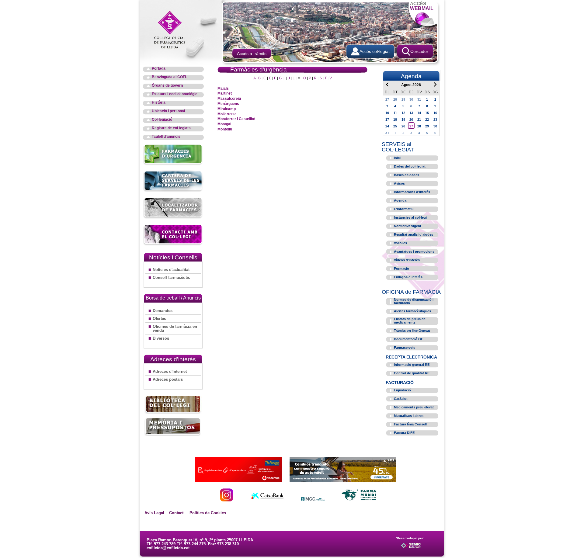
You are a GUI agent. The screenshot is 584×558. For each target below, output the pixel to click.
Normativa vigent (407, 226)
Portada (158, 69)
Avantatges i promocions (414, 251)
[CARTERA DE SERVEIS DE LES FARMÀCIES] (173, 191)
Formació (401, 268)
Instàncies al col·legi (410, 217)
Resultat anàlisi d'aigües (413, 234)
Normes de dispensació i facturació (413, 301)
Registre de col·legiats (171, 128)
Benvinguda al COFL (169, 77)
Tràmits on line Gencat (412, 330)
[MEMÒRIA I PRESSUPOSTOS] (173, 426)
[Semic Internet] (420, 548)
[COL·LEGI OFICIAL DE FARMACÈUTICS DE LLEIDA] (173, 29)
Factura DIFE (404, 433)
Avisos (399, 183)
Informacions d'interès (412, 192)
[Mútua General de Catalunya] (313, 499)
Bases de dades (406, 175)
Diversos (161, 338)
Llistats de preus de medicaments (410, 320)
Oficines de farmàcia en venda (175, 328)
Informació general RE (411, 364)
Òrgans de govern (167, 86)
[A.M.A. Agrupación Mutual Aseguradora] (343, 480)
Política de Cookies (207, 513)
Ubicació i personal (168, 111)
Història (158, 103)
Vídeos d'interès (407, 260)
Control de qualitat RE (411, 373)
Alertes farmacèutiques (412, 311)
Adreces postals (168, 379)
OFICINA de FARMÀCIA (411, 292)
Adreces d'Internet (170, 371)
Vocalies (400, 243)
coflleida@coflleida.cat (168, 548)
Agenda (400, 200)
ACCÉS (421, 6)
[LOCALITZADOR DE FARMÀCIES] (173, 217)
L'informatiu (404, 209)
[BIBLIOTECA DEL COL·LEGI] (173, 405)
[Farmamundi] (359, 499)
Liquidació (402, 390)
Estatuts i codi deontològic (174, 94)
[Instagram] (226, 499)
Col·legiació (162, 120)
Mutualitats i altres (408, 416)
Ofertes (159, 319)
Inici (397, 158)
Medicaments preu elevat (414, 407)
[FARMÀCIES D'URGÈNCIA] (173, 164)
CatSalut (401, 398)
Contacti (177, 513)
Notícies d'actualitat (171, 270)
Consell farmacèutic (171, 277)
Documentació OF (408, 339)
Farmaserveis (404, 347)
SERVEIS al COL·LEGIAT (398, 146)
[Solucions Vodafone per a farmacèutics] (238, 480)
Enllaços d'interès (408, 277)
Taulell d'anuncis (166, 137)
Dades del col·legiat (410, 166)
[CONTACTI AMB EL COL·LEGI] (173, 244)
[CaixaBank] (267, 499)
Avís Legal (154, 513)
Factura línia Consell (410, 424)
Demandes (162, 311)
